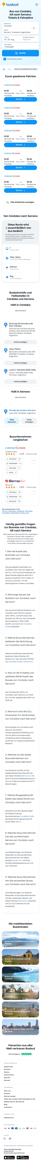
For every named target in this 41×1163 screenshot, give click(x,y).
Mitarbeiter (13, 459)
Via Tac (5, 511)
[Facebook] (10, 1138)
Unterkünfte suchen (14, 59)
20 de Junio (24, 512)
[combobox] (20, 25)
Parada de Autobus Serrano (22, 410)
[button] (33, 28)
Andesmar (21, 511)
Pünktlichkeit (13, 463)
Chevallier (5, 512)
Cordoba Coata (11, 451)
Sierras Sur (9, 485)
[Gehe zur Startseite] (10, 4)
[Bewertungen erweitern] (34, 460)
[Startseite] (4, 69)
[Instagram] (5, 1138)
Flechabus (12, 511)
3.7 (19, 468)
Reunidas (28, 511)
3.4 (20, 463)
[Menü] (36, 4)
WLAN (11, 472)
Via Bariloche (15, 512)
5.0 (19, 492)
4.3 (19, 459)
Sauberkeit (12, 468)
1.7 (15, 472)
